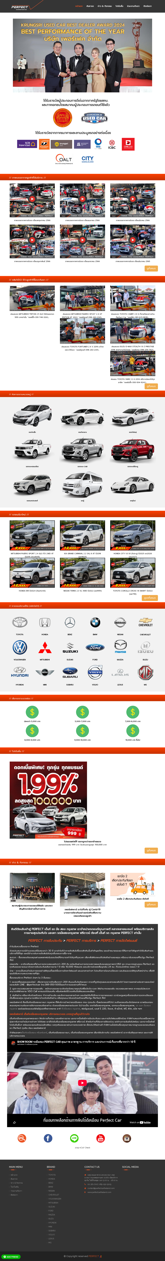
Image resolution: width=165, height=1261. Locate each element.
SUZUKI (51, 1207)
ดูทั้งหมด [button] (151, 268)
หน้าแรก (79, 6)
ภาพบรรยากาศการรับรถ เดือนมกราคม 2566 (82, 261)
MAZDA (51, 1215)
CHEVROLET (53, 1195)
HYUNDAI (52, 1223)
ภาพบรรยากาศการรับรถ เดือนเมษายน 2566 (82, 220)
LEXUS (51, 1239)
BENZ (50, 1183)
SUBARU (52, 1231)
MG (49, 1243)
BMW (50, 1187)
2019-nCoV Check (82, 1148)
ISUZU (51, 1219)
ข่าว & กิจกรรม (105, 6)
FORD (50, 1211)
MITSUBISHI (53, 1203)
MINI (50, 1227)
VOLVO (51, 1235)
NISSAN (51, 1191)
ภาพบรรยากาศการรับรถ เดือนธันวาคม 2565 (133, 261)
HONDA (51, 1179)
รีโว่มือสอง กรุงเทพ (70, 1008)
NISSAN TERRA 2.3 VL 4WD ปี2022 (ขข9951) (83, 591)
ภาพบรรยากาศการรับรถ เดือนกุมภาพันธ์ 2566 (32, 261)
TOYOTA (52, 1175)
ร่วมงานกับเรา (133, 6)
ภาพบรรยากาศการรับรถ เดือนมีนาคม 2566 (133, 220)
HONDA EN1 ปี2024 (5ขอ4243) (32, 591)
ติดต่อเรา (147, 6)
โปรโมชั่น (119, 6)
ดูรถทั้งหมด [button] (150, 598)
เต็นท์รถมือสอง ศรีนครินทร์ (34, 1032)
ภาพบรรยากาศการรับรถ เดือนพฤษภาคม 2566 (32, 220)
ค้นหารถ (90, 6)
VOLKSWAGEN (54, 1199)
